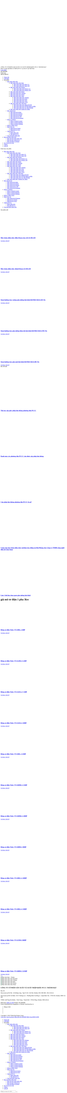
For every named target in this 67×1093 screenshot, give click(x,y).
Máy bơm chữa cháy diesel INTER (23, 105)
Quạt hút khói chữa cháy (13, 135)
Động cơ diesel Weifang (16, 124)
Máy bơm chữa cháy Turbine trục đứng (17, 179)
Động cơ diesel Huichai (16, 122)
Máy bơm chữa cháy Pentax (17, 87)
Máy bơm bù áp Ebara (16, 115)
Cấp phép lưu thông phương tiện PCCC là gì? (16, 502)
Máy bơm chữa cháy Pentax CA (22, 89)
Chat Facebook (10, 1017)
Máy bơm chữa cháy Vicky (21, 102)
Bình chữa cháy (14, 132)
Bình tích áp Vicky (15, 130)
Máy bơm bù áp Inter (15, 112)
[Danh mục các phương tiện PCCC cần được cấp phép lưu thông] (33, 453)
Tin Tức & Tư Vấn (9, 143)
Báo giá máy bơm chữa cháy (14, 138)
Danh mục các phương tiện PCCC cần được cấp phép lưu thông (22, 456)
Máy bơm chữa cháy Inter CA (21, 84)
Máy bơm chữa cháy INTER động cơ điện (25, 106)
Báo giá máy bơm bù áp (13, 140)
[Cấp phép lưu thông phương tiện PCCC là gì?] (33, 499)
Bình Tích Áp (10, 127)
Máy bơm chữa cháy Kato (20, 99)
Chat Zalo (3, 1017)
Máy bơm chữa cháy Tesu (20, 100)
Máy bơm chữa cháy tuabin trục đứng (20, 109)
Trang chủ (6, 77)
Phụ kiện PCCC (14, 134)
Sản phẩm (6, 80)
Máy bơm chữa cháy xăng (17, 96)
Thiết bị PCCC (11, 131)
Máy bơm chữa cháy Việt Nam (18, 103)
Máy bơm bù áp (11, 111)
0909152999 (33, 1017)
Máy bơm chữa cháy (12, 81)
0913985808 (20, 1017)
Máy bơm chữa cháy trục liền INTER (23, 108)
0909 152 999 (10, 1002)
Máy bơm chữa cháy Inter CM (21, 86)
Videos (6, 144)
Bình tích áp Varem (15, 128)
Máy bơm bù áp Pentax (16, 113)
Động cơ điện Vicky (12, 125)
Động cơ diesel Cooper (16, 121)
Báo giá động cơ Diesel (13, 141)
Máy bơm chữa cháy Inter (17, 83)
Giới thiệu (6, 78)
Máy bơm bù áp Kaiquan (16, 118)
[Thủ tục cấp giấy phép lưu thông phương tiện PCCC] (33, 407)
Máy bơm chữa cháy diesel (17, 94)
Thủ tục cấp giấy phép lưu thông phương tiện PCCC (18, 410)
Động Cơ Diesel (11, 119)
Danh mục (3, 73)
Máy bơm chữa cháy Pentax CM (22, 90)
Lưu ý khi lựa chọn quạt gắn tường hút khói (16, 595)
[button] (4, 74)
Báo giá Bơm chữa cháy (10, 137)
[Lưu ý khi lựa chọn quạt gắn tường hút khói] (33, 592)
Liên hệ (6, 146)
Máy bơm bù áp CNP (16, 116)
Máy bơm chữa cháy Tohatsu (17, 93)
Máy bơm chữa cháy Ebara (17, 91)
